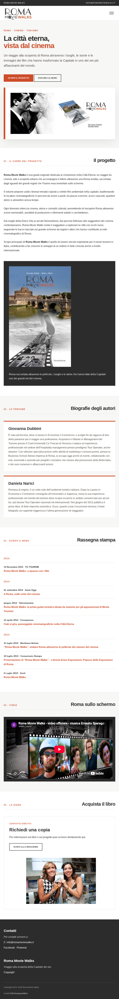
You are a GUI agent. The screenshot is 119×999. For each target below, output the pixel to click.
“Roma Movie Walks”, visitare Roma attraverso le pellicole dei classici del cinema (51, 647)
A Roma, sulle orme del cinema (22, 594)
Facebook (9, 947)
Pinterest (21, 947)
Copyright (9, 972)
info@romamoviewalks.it (100, 3)
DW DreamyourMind (18, 993)
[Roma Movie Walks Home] (21, 13)
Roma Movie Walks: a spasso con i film (26, 571)
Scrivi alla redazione (25, 847)
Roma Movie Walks (15, 677)
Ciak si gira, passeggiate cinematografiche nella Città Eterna (39, 624)
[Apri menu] (111, 13)
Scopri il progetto (18, 78)
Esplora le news (47, 78)
